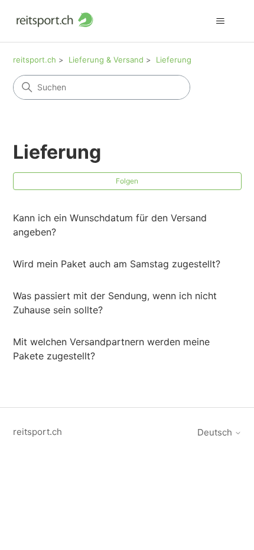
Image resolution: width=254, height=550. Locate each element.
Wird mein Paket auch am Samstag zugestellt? (116, 264)
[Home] (54, 21)
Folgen (127, 180)
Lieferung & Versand (106, 59)
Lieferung (173, 59)
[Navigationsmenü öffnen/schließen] (221, 21)
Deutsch (216, 432)
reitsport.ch (34, 59)
